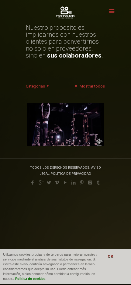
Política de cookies (30, 278)
